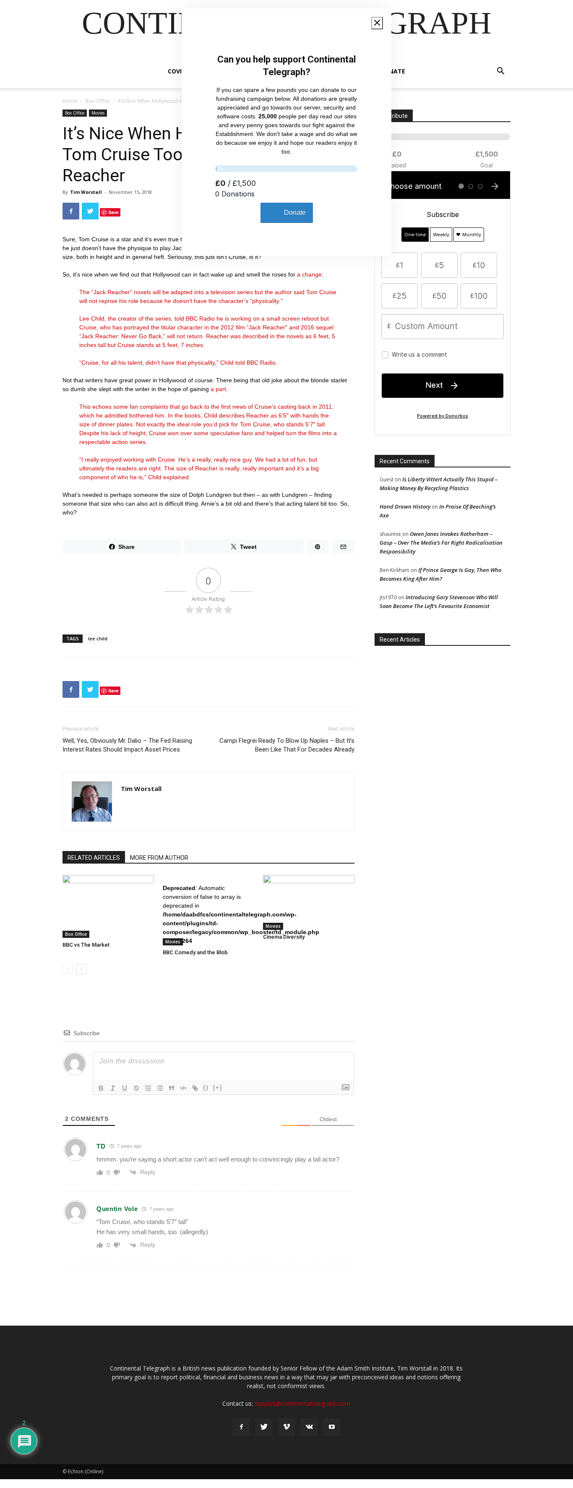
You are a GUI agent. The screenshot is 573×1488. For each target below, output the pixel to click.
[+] (217, 1087)
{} (206, 1087)
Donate (392, 71)
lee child (97, 638)
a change (309, 274)
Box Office (97, 100)
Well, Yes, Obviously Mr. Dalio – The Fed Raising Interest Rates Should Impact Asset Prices (127, 745)
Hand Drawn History (405, 506)
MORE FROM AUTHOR (159, 857)
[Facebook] (241, 1427)
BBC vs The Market (86, 945)
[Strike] (136, 1088)
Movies (97, 113)
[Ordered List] (148, 1088)
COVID (177, 71)
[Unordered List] (160, 1088)
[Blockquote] (171, 1088)
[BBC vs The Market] (108, 906)
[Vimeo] (286, 1427)
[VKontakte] (309, 1427)
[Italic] (113, 1088)
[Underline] (124, 1088)
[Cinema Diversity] (308, 902)
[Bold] (101, 1088)
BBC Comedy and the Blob (195, 952)
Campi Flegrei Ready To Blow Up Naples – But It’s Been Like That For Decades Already (286, 745)
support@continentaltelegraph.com (302, 1403)
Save (113, 212)
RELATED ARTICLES (94, 857)
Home (70, 100)
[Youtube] (331, 1427)
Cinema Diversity (284, 937)
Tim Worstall (86, 192)
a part (218, 389)
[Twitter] (263, 1427)
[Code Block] (183, 1088)
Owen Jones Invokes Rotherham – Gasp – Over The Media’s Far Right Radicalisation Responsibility (441, 542)
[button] (500, 72)
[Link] (195, 1088)
